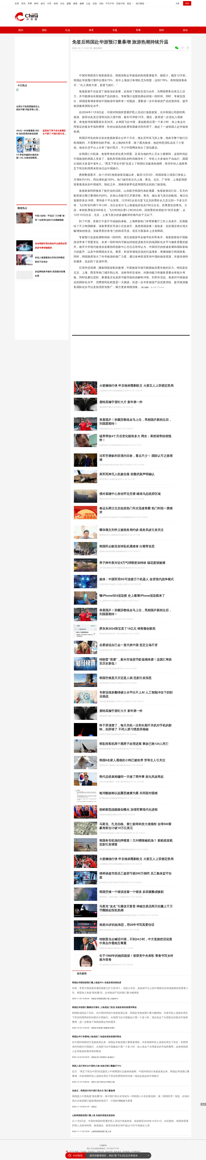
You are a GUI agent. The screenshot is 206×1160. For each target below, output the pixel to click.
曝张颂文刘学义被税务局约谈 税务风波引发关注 (131, 529)
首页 (17, 3)
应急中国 (120, 3)
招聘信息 (100, 1151)
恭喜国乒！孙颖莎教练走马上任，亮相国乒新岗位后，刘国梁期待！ (135, 421)
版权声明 (109, 1151)
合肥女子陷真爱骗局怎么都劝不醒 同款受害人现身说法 (28, 109)
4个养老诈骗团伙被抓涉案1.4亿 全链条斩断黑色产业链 (27, 157)
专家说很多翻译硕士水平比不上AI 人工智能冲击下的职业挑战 (136, 694)
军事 (30, 3)
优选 (95, 3)
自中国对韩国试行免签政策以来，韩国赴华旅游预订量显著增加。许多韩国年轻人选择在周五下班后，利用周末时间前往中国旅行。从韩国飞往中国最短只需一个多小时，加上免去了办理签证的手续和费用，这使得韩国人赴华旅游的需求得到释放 (130, 1046)
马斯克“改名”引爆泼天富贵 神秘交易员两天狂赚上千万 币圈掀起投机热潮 (136, 908)
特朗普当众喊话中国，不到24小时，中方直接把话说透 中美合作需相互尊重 (135, 941)
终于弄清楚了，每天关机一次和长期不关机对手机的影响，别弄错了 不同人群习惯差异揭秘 (135, 727)
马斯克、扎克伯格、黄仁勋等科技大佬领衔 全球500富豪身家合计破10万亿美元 (135, 826)
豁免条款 (117, 1151)
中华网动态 (135, 1151)
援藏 (69, 3)
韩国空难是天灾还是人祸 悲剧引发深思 (125, 677)
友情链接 (126, 1151)
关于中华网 (73, 1151)
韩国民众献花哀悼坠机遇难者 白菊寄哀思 (127, 546)
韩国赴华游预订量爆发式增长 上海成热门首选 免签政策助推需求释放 (104, 1007)
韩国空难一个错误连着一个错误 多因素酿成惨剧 (131, 891)
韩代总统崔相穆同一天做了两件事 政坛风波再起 (131, 776)
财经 (36, 3)
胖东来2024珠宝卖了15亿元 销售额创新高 (127, 628)
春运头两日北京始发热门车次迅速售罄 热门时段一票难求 (136, 510)
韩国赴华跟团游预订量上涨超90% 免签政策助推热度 (96, 982)
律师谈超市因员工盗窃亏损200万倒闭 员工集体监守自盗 (135, 875)
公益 (88, 3)
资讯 (23, 3)
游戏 (56, 3)
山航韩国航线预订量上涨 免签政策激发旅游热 (93, 1115)
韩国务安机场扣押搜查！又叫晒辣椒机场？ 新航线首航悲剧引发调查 (136, 842)
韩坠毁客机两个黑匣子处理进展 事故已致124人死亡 (134, 743)
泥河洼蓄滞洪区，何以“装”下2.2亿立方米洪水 (113, 1155)
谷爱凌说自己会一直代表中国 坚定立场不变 (128, 645)
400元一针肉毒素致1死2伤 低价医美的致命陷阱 (27, 132)
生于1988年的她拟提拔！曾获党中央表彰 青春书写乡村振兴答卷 (136, 957)
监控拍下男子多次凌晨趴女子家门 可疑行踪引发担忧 (55, 133)
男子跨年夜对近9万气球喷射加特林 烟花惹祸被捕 (132, 562)
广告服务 (83, 1151)
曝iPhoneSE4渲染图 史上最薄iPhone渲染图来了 (132, 595)
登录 (187, 3)
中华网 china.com (27, 17)
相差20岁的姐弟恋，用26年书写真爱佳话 (126, 924)
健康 (82, 3)
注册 (177, 3)
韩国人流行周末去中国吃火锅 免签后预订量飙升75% (96, 1065)
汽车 (49, 3)
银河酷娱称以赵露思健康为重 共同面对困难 (128, 793)
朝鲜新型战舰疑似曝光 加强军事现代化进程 (128, 809)
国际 (44, 30)
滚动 (185, 30)
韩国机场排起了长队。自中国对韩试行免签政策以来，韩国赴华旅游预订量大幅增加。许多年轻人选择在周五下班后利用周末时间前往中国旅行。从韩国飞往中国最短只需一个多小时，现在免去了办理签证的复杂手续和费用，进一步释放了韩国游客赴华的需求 (130, 1017)
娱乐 (43, 3)
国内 (20, 30)
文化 (62, 3)
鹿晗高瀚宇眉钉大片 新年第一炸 (121, 402)
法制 (101, 3)
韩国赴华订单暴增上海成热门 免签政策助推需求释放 (96, 1036)
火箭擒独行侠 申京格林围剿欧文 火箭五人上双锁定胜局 (136, 385)
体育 (91, 30)
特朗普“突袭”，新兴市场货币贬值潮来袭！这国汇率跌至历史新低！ (135, 661)
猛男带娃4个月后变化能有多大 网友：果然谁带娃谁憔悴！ (135, 438)
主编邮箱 (103, 1145)
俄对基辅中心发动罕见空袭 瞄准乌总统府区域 (130, 493)
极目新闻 (97, 48)
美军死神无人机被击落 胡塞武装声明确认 (127, 474)
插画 (75, 3)
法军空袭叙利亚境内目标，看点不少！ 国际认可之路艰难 (136, 457)
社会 (67, 30)
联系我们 (91, 1151)
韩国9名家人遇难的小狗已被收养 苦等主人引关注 (132, 760)
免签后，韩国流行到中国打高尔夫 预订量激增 (93, 1090)
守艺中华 (110, 3)
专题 (114, 30)
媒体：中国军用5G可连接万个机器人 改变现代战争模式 (136, 579)
